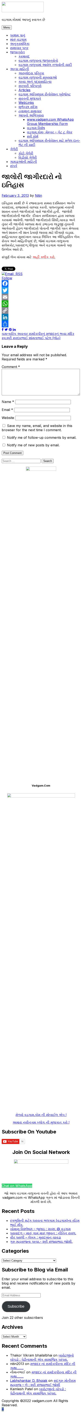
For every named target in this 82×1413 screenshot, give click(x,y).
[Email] (41, 297)
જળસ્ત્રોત (17, 52)
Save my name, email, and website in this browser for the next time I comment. (37, 428)
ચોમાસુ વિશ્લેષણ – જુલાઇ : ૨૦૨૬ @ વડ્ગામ (40, 1229)
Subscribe (16, 1306)
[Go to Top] (3, 1409)
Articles (24, 90)
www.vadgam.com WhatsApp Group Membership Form (50, 121)
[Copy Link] (41, 310)
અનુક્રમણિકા (19, 43)
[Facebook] (41, 283)
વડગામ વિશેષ (36, 128)
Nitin (38, 195)
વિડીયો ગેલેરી (28, 157)
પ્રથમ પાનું (17, 35)
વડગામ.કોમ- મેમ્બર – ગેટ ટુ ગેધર (49, 132)
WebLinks (26, 102)
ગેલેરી (14, 149)
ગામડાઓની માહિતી (23, 161)
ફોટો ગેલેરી (26, 153)
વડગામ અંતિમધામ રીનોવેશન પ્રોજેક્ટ (45, 94)
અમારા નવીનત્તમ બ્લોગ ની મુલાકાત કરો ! (41, 1122)
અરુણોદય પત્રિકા (31, 73)
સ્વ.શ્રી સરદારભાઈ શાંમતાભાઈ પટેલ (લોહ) (31, 338)
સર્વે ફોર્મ (32, 136)
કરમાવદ (24, 56)
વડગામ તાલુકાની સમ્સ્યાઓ (38, 77)
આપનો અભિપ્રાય (31, 115)
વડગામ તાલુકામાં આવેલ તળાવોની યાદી (45, 65)
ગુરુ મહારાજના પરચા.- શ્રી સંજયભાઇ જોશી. (41, 1241)
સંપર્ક (13, 166)
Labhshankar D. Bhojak (28, 1380)
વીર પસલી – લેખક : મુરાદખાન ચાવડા (35, 1237)
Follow (7, 278)
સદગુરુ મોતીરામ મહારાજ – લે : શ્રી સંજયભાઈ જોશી (43, 1382)
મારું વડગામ (18, 39)
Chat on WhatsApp (17, 1186)
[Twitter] (41, 290)
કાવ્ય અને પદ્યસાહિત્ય (35, 81)
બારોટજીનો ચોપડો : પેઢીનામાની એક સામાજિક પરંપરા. (42, 1357)
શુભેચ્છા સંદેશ (28, 107)
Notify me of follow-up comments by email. (41, 437)
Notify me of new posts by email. (33, 445)
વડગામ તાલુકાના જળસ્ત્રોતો (38, 60)
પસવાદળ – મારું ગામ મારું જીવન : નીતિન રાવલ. (43, 1233)
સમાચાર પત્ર (19, 48)
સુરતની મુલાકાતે (30, 98)
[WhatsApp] (41, 303)
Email (7, 410)
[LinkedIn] (41, 317)
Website (8, 418)
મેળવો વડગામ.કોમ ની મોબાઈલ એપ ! (41, 1115)
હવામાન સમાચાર (30, 111)
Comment (11, 367)
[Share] (41, 324)
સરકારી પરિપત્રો (30, 86)
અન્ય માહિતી (19, 69)
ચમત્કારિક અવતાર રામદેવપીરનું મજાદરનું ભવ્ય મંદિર (38, 334)
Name (8, 402)
